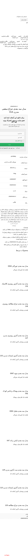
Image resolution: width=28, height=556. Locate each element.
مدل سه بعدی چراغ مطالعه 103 (16, 505)
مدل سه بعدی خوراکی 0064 (18, 266)
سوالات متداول (24, 520)
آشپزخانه (20, 270)
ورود (27, 39)
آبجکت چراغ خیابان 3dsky (20, 213)
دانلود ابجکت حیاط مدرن (7, 213)
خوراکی (15, 270)
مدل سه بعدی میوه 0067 (19, 373)
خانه (27, 44)
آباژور (17, 290)
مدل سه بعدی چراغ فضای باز (16, 219)
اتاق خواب (19, 397)
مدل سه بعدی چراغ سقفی (21, 217)
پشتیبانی (17, 520)
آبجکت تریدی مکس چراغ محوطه (9, 211)
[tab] (14, 225)
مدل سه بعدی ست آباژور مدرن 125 (15, 470)
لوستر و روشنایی (15, 44)
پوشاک (15, 397)
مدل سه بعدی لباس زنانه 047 (17, 441)
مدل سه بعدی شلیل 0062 (19, 411)
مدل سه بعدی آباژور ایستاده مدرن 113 (14, 488)
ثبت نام (23, 39)
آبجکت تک (23, 44)
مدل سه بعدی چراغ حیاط (7, 215)
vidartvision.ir (14, 106)
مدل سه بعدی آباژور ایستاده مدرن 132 (14, 356)
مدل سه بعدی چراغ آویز (21, 215)
